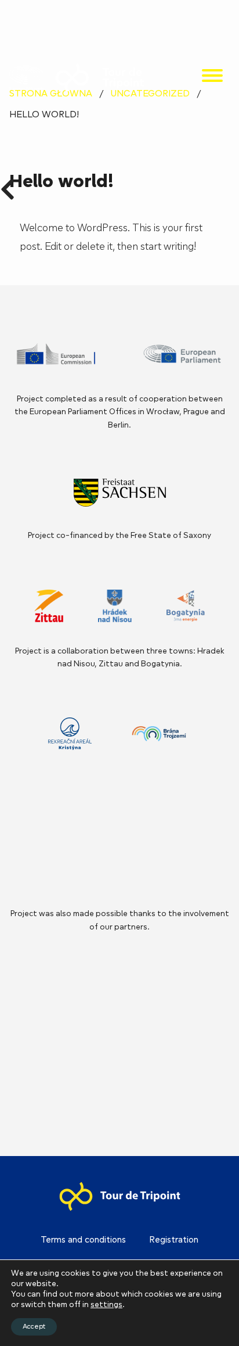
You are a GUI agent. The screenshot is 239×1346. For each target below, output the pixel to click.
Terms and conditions (83, 1240)
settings (106, 1305)
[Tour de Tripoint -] (26, 78)
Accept (34, 1326)
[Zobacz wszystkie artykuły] (7, 185)
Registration (173, 1240)
